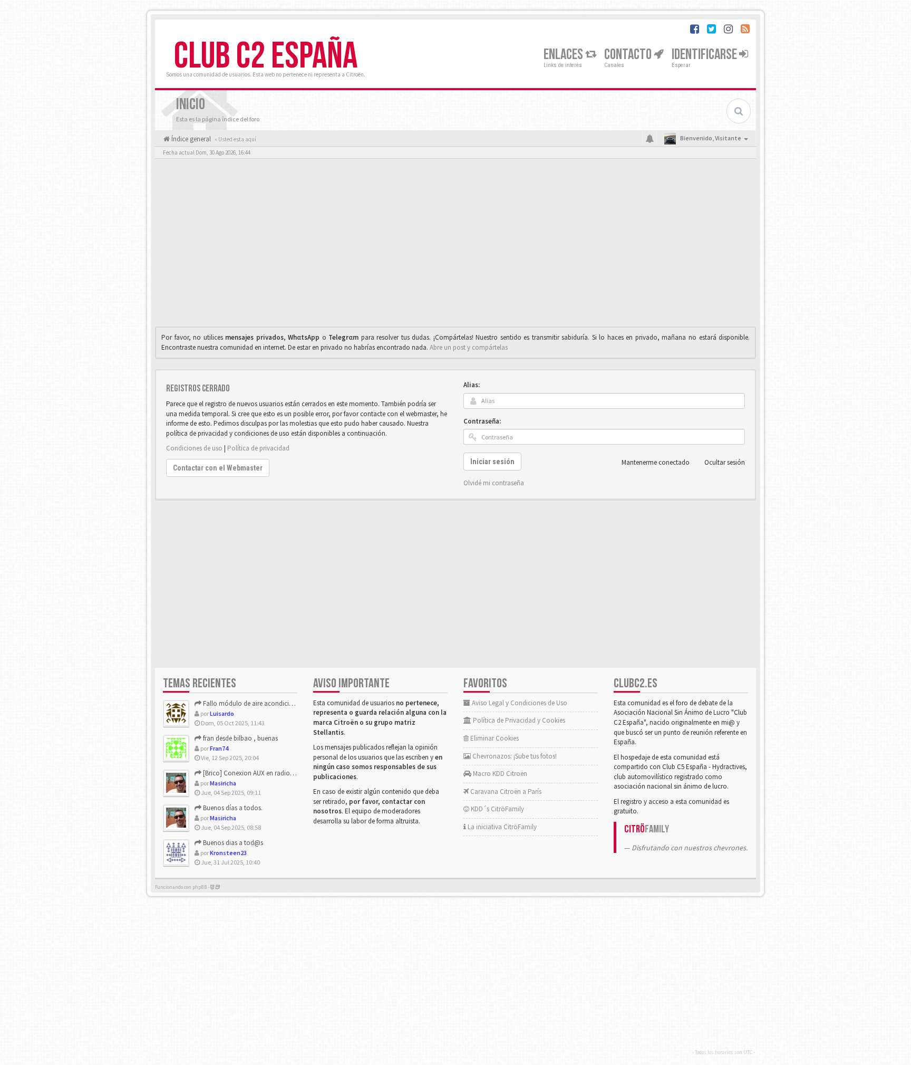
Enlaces (564, 54)
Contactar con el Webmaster (218, 468)
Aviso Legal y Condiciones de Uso (518, 702)
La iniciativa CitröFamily (501, 826)
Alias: (471, 384)
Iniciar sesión (492, 461)
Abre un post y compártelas (469, 347)
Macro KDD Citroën (499, 773)
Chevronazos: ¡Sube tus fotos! (514, 756)
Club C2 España (265, 56)
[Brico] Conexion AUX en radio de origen (259, 773)
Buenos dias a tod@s (232, 842)
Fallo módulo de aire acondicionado (254, 703)
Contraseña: (482, 421)
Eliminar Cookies (494, 738)
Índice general (190, 139)
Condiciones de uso (194, 448)
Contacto (629, 54)
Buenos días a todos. (232, 807)
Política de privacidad (258, 448)
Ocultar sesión (724, 462)
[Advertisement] (455, 245)
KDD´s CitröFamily (496, 808)
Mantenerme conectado (656, 462)
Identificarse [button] (705, 54)
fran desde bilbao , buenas (239, 738)
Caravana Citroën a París (505, 791)
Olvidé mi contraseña (493, 482)
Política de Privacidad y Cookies (518, 720)
